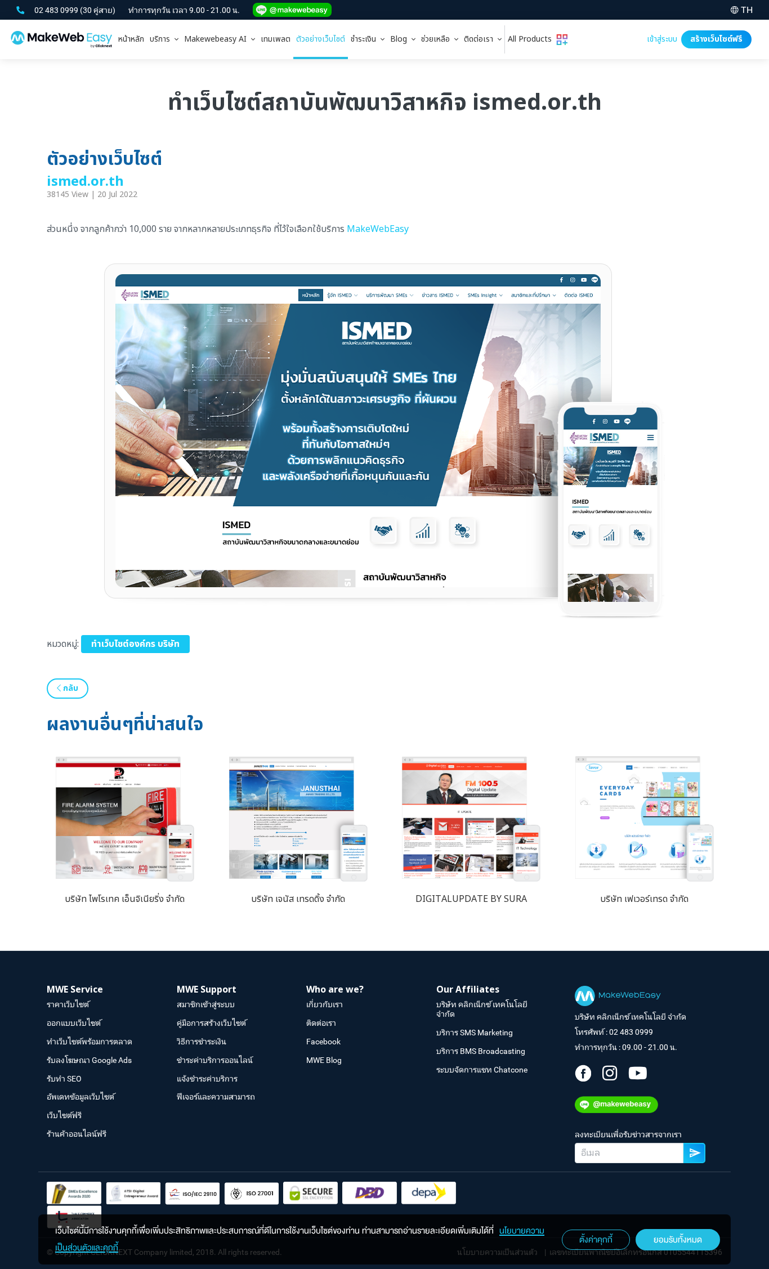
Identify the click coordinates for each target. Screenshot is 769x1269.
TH (747, 10)
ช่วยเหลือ (437, 39)
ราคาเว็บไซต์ (68, 1004)
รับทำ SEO (64, 1078)
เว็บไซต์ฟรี (64, 1115)
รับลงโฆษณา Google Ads (89, 1060)
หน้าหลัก (131, 39)
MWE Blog (324, 1060)
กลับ (69, 688)
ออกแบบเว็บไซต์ (74, 1022)
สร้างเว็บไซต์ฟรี (716, 39)
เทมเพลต (275, 39)
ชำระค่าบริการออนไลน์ (215, 1060)
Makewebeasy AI (217, 39)
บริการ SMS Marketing (474, 1032)
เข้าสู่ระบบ (662, 39)
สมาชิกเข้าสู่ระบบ (206, 1004)
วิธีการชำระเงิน (201, 1041)
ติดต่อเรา (481, 39)
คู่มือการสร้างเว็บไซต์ (211, 1022)
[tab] (164, 39)
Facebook (323, 1041)
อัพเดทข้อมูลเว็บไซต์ (80, 1096)
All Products (532, 39)
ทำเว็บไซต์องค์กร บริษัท (135, 644)
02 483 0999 (57, 10)
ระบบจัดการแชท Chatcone (481, 1069)
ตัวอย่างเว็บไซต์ (320, 39)
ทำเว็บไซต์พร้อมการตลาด (89, 1041)
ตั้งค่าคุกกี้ (595, 1239)
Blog (401, 39)
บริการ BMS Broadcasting (480, 1051)
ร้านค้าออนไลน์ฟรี (76, 1133)
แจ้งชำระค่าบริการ (207, 1078)
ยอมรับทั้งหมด (678, 1239)
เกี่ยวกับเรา (324, 1004)
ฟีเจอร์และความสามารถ (216, 1096)
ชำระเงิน (366, 39)
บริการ (162, 39)
